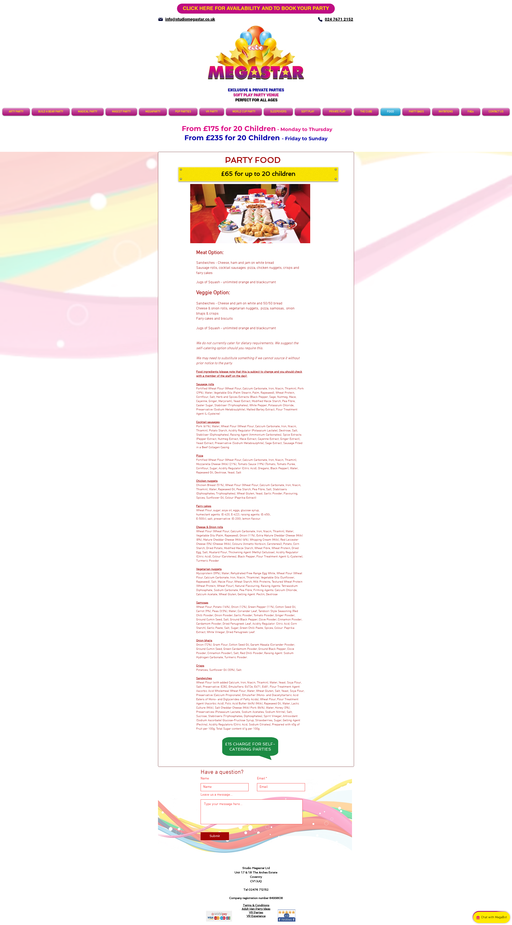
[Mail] (160, 19)
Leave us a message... (217, 795)
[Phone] (320, 19)
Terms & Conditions (256, 905)
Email (261, 778)
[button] (278, 112)
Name (205, 778)
